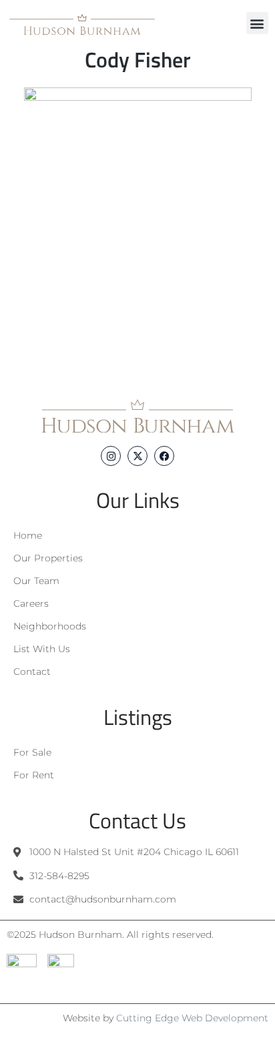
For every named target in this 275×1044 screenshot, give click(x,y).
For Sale (32, 752)
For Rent (33, 775)
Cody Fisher (138, 59)
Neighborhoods (49, 626)
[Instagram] (111, 456)
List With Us (41, 649)
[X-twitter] (137, 456)
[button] (257, 23)
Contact (32, 672)
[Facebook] (164, 456)
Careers (31, 603)
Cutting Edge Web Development (192, 1018)
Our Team (36, 581)
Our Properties (48, 558)
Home (27, 535)
